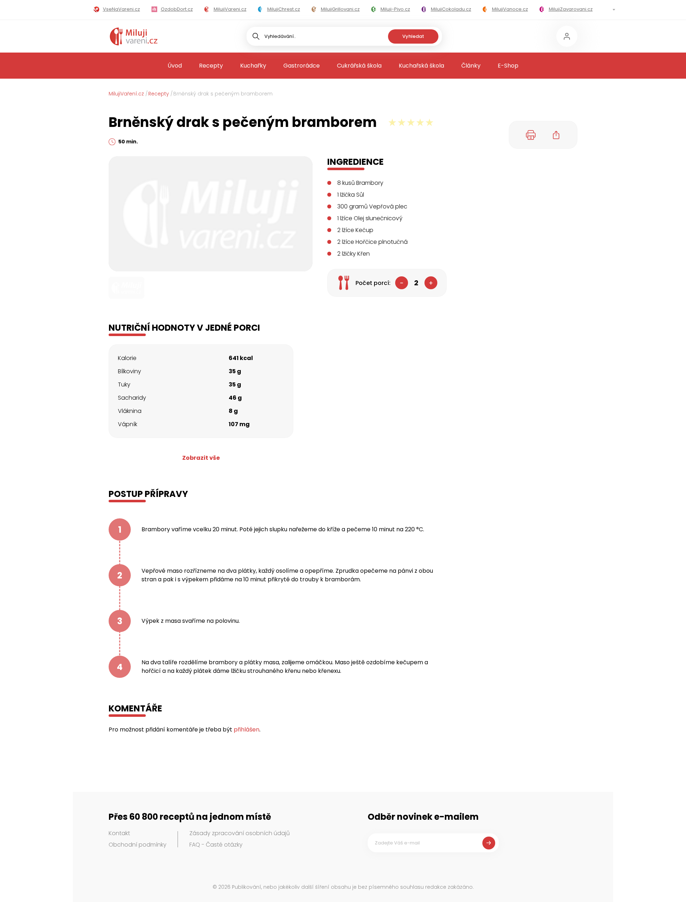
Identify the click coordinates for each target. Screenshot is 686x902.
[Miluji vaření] (134, 36)
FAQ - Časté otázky (216, 845)
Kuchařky (253, 65)
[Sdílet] (556, 134)
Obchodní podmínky (137, 845)
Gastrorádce (301, 65)
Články (471, 65)
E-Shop (508, 65)
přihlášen (246, 729)
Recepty (211, 65)
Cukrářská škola (359, 65)
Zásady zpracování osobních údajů (239, 833)
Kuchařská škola (421, 65)
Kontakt (119, 833)
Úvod (175, 65)
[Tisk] (531, 134)
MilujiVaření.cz (126, 93)
